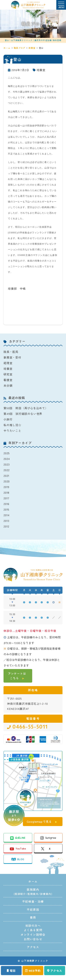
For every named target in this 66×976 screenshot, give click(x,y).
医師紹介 (20, 894)
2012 (6, 526)
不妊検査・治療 (33, 901)
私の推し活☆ (12, 425)
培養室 (41, 70)
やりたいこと (12, 430)
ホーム (33, 881)
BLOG (20, 859)
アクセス (56, 970)
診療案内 (45, 894)
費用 (33, 917)
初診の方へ (33, 925)
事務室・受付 (12, 357)
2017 (6, 498)
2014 (7, 515)
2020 (7, 481)
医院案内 (32, 894)
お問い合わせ (33, 939)
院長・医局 (11, 352)
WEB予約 (35, 970)
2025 (7, 453)
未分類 (8, 385)
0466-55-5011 (30, 726)
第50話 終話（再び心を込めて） (26, 408)
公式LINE (20, 837)
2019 (6, 487)
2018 (6, 492)
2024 (7, 459)
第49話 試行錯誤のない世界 (23, 414)
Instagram (50, 837)
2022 (7, 470)
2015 (6, 509)
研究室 (8, 374)
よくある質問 (33, 930)
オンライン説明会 (33, 934)
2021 (6, 475)
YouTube (20, 848)
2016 (6, 504)
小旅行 (8, 419)
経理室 (8, 363)
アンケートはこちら (17, 675)
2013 (6, 521)
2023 (7, 464)
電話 (13, 970)
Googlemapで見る (39, 821)
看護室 (8, 380)
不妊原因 (33, 909)
